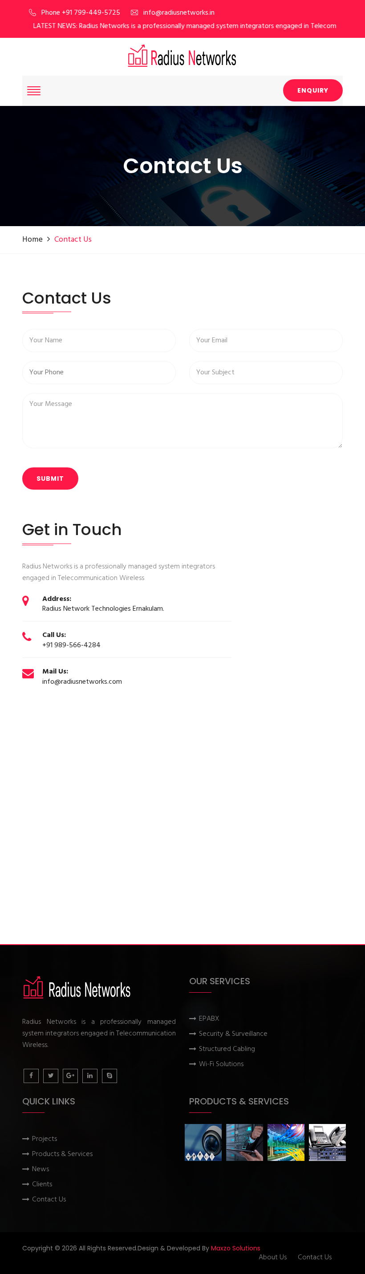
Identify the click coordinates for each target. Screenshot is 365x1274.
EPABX (209, 1019)
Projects (44, 1139)
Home (32, 240)
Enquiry (312, 90)
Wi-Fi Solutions (221, 1064)
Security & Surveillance (233, 1034)
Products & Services (62, 1154)
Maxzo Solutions (235, 1248)
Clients (42, 1185)
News (40, 1169)
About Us (273, 1258)
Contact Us (49, 1200)
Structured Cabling (227, 1049)
